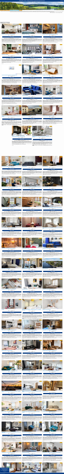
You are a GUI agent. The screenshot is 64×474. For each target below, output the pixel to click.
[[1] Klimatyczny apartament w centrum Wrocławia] (12, 29)
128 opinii (58, 354)
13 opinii (17, 252)
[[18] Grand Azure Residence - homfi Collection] (12, 161)
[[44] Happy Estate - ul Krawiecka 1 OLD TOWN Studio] (52, 324)
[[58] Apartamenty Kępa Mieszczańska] (32, 427)
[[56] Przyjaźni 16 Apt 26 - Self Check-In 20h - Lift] (52, 406)
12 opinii (16, 38)
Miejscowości (8, 10)
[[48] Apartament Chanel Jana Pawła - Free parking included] (12, 365)
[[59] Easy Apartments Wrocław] (52, 427)
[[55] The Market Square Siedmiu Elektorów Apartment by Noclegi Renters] (32, 406)
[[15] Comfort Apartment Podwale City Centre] (52, 110)
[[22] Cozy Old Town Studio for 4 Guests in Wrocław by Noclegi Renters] (32, 181)
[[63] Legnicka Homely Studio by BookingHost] (12, 467)
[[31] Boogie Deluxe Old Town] (32, 243)
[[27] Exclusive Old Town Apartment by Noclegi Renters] (12, 222)
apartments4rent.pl (62, 0)
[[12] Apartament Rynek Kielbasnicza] (52, 90)
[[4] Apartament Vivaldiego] (12, 49)
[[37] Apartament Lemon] (32, 284)
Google (1, 468)
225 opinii (13, 313)
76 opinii (35, 38)
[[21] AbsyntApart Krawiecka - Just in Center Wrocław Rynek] (12, 181)
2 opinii (35, 211)
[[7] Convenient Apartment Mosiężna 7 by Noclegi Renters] (12, 69)
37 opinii (27, 140)
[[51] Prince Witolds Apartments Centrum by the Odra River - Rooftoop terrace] (12, 386)
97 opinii (56, 99)
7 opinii (56, 313)
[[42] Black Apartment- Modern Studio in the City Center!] (12, 324)
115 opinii (55, 170)
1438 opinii (35, 252)
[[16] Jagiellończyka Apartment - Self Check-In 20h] (22, 131)
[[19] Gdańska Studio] (32, 161)
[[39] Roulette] (12, 304)
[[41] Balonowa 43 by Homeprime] (52, 304)
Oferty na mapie (5, 10)
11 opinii (14, 58)
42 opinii (58, 38)
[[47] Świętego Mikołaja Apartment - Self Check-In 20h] (52, 345)
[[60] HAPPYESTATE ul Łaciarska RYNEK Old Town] (12, 447)
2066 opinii (16, 211)
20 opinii (59, 456)
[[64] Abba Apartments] (32, 467)
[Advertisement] (32, 17)
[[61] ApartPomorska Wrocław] (32, 447)
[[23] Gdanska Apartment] (52, 181)
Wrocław (20, 44)
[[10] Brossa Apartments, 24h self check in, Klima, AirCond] (12, 90)
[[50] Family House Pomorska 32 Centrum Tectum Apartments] (52, 365)
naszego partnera (9, 62)
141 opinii (17, 456)
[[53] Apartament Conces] (52, 386)
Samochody (14, 10)
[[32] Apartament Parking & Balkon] (52, 243)
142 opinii (61, 232)
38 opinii (35, 58)
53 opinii (39, 416)
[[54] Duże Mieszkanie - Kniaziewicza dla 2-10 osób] (12, 406)
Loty (11, 10)
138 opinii (56, 58)
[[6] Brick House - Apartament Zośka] (52, 49)
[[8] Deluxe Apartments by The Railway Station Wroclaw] (32, 69)
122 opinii (35, 99)
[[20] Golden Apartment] (52, 161)
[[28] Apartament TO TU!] (32, 222)
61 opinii (34, 170)
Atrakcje (17, 10)
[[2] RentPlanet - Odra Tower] (32, 29)
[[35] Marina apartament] (52, 263)
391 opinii (59, 211)
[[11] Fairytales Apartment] (32, 90)
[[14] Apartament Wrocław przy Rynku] (32, 110)
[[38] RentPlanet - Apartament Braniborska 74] (52, 284)
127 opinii (56, 252)
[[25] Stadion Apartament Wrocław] (32, 202)
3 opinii (15, 354)
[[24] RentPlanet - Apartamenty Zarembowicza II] (12, 202)
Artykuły (20, 10)
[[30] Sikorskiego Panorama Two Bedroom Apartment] (12, 243)
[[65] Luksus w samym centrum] (52, 467)
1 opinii (20, 436)
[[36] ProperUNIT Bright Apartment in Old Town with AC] (12, 284)
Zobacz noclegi (12, 57)
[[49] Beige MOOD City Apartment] (32, 365)
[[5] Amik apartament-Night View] (32, 49)
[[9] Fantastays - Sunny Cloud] (52, 69)
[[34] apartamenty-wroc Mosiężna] (32, 263)
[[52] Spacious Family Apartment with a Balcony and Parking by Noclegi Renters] (32, 386)
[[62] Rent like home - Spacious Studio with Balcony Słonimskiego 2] (52, 447)
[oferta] (36, 53)
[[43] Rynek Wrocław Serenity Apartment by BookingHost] (32, 324)
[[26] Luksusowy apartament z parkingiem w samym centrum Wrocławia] (52, 202)
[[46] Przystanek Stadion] (32, 345)
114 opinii (34, 354)
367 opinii (17, 99)
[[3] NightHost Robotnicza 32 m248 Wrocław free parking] (52, 29)
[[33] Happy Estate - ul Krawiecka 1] (12, 263)
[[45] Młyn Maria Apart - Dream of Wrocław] (12, 345)
